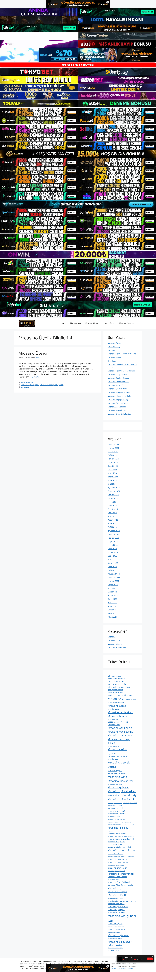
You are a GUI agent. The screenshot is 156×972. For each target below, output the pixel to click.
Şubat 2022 (113, 595)
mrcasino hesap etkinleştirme (117, 811)
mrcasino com (113, 759)
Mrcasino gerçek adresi (119, 764)
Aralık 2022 (112, 559)
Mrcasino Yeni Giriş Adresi (116, 912)
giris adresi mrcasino (117, 684)
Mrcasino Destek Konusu (118, 378)
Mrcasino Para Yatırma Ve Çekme (122, 354)
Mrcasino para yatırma (118, 859)
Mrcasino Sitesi (114, 357)
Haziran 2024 (113, 495)
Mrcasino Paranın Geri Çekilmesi (121, 371)
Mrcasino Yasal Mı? (129, 901)
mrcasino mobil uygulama (116, 842)
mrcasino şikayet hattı (115, 938)
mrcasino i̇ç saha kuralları (114, 824)
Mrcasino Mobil (128, 839)
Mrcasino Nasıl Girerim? (115, 854)
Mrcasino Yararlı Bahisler (118, 385)
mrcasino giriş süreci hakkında (116, 784)
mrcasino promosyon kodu (116, 871)
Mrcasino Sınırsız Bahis (117, 389)
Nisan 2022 (112, 588)
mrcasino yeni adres (116, 904)
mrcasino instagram (117, 819)
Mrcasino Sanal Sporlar (117, 877)
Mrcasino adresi (117, 705)
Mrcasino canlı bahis (120, 727)
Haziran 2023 (113, 538)
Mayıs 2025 (113, 462)
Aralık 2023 (112, 516)
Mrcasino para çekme (118, 862)
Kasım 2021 (113, 606)
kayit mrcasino (114, 695)
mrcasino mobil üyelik (115, 844)
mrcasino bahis (113, 709)
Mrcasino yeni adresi (118, 906)
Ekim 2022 (112, 567)
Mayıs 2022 (113, 585)
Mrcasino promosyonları (121, 873)
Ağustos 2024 (114, 488)
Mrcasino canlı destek (121, 735)
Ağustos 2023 (114, 531)
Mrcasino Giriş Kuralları (117, 374)
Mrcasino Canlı (114, 725)
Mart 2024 (112, 506)
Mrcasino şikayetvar (119, 941)
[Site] (39, 112)
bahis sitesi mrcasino (116, 679)
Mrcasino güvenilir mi (121, 799)
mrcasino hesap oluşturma (116, 813)
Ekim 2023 (112, 523)
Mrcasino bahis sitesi (120, 712)
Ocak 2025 (112, 470)
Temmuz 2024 (114, 491)
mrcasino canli (113, 719)
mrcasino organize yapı (114, 856)
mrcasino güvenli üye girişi (115, 805)
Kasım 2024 (113, 477)
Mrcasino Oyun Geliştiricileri (119, 414)
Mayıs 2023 (113, 541)
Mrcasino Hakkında (116, 808)
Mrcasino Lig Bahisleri (117, 407)
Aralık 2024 (112, 473)
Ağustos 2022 (114, 574)
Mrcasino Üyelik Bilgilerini (30, 385)
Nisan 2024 (113, 502)
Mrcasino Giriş (75, 323)
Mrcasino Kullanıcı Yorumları (117, 834)
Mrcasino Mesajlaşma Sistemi (120, 396)
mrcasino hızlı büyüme (114, 816)
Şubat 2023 (113, 552)
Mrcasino (62, 323)
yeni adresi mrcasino (115, 948)
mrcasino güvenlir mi (130, 803)
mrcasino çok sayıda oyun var (116, 926)
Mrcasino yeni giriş (116, 909)
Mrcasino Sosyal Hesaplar (119, 392)
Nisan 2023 (113, 545)
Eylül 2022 (112, 570)
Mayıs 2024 (113, 498)
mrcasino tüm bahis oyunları (115, 898)
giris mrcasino (124, 687)
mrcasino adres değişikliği (116, 702)
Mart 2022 (112, 592)
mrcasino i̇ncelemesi (126, 822)
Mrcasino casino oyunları (117, 751)
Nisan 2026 (113, 452)
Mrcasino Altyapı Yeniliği (118, 400)
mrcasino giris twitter (117, 773)
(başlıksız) (112, 361)
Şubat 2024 (113, 509)
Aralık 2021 (112, 603)
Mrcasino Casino (113, 746)
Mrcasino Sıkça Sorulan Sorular (120, 885)
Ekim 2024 (112, 480)
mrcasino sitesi (113, 880)
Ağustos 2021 (113, 617)
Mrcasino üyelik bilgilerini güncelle (51, 385)
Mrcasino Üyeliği (33, 353)
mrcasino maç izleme (115, 839)
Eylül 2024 (112, 484)
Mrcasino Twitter (109, 323)
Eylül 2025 (112, 455)
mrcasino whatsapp (115, 901)
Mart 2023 (112, 549)
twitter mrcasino (115, 945)
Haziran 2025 (113, 459)
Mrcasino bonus (117, 716)
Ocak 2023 (112, 556)
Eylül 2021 (112, 613)
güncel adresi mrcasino (115, 692)
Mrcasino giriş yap (118, 787)
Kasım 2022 (113, 563)
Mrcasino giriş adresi (120, 781)
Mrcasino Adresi (115, 343)
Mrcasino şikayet (118, 935)
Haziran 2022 (113, 581)
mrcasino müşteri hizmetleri (119, 847)
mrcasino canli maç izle (118, 722)
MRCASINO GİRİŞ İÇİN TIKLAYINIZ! (78, 65)
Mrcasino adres (129, 699)
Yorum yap (25, 387)
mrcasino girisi (115, 770)
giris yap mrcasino (115, 690)
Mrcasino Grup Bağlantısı (118, 403)
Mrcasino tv (115, 888)
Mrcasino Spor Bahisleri (119, 882)
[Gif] (78, 154)
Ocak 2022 (112, 599)
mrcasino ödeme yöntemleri (117, 929)
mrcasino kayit (128, 824)
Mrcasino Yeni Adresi (127, 323)
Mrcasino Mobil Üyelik (117, 410)
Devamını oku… (38, 377)
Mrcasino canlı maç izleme (119, 741)
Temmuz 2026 (114, 444)
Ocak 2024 (112, 513)
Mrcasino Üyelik (115, 924)
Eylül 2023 (112, 527)
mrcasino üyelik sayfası (114, 932)
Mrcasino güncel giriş (122, 795)
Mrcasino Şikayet (91, 323)
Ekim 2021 (112, 610)
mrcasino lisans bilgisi (128, 836)
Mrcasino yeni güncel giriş (122, 918)
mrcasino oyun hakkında (127, 856)
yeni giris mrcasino (115, 950)
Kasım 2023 (113, 520)
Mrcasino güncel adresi (122, 791)
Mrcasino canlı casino (120, 731)
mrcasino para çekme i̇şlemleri (116, 865)
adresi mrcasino (114, 676)
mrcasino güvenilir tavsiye (115, 803)
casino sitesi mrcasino (117, 681)
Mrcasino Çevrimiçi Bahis (118, 382)
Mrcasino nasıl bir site (121, 850)
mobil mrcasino (128, 695)
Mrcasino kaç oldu (118, 827)
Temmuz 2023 (114, 534)
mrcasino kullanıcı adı (113, 831)
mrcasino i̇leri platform (114, 822)
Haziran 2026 (113, 448)
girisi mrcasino (112, 687)
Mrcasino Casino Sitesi (117, 756)
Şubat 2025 (113, 466)
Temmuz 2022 (114, 577)
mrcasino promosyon (117, 868)
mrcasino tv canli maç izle (117, 892)
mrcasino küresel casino (114, 836)
